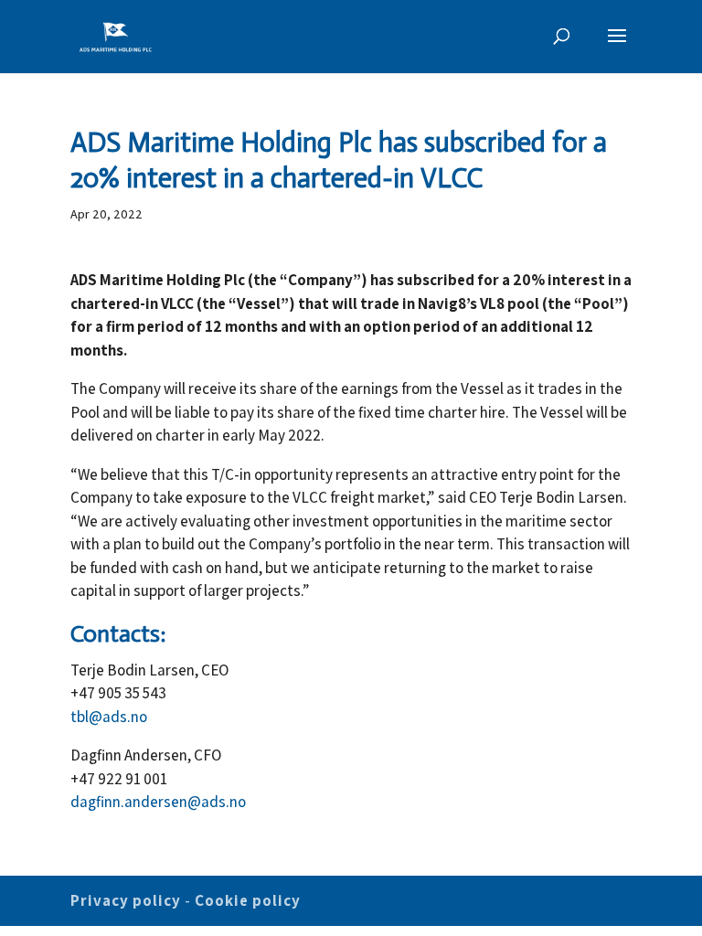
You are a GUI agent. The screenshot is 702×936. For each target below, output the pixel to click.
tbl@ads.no (108, 717)
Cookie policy (248, 900)
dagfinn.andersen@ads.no (158, 802)
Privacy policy (125, 900)
